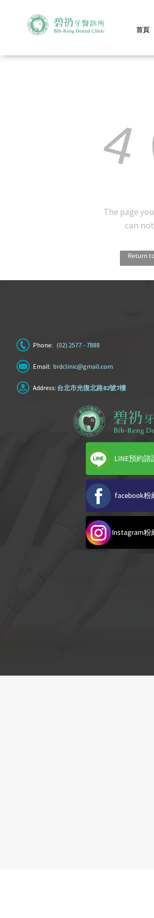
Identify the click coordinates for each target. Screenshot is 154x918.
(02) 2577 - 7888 (78, 345)
